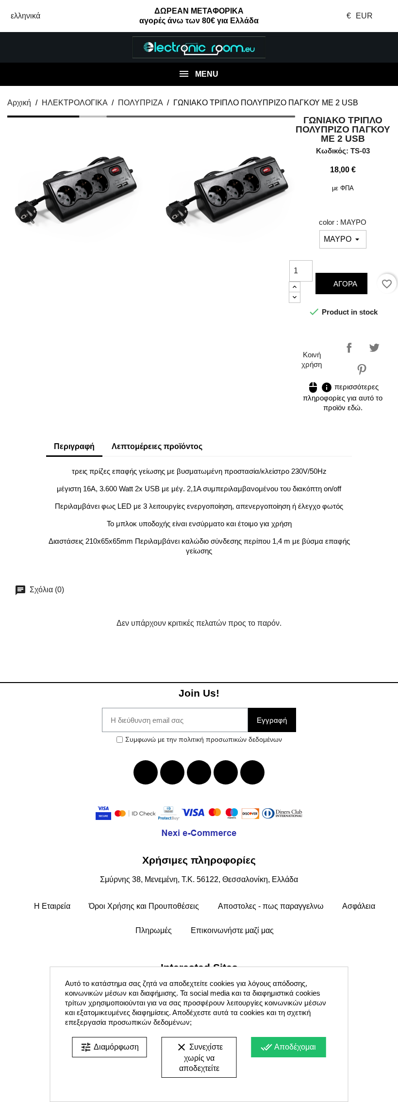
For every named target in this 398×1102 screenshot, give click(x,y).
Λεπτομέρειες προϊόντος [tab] (157, 446)
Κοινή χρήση (349, 347)
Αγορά (344, 284)
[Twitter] (172, 772)
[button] (33, 47)
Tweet (374, 347)
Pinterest (361, 369)
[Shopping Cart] (365, 47)
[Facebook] (145, 772)
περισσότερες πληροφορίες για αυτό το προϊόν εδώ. (342, 397)
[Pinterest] (252, 772)
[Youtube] (199, 772)
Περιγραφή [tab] (74, 446)
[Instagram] (226, 772)
